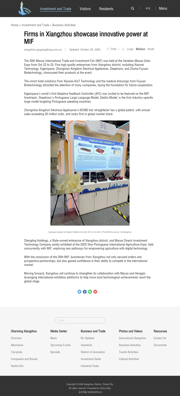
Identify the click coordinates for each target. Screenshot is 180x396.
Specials (55, 352)
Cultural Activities (129, 359)
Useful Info (17, 366)
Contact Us (160, 338)
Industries (86, 345)
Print (113, 49)
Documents (160, 345)
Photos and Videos (130, 331)
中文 (148, 8)
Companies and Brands (24, 359)
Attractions (17, 345)
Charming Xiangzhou (24, 331)
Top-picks (16, 352)
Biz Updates (87, 338)
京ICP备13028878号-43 (90, 392)
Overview (16, 338)
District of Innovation (93, 352)
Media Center (58, 331)
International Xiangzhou (132, 338)
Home (14, 25)
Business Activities (64, 25)
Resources (160, 331)
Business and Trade (93, 331)
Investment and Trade (55, 8)
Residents (106, 8)
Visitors (85, 8)
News (53, 338)
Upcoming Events (60, 345)
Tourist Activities (128, 352)
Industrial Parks (90, 366)
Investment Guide (91, 359)
